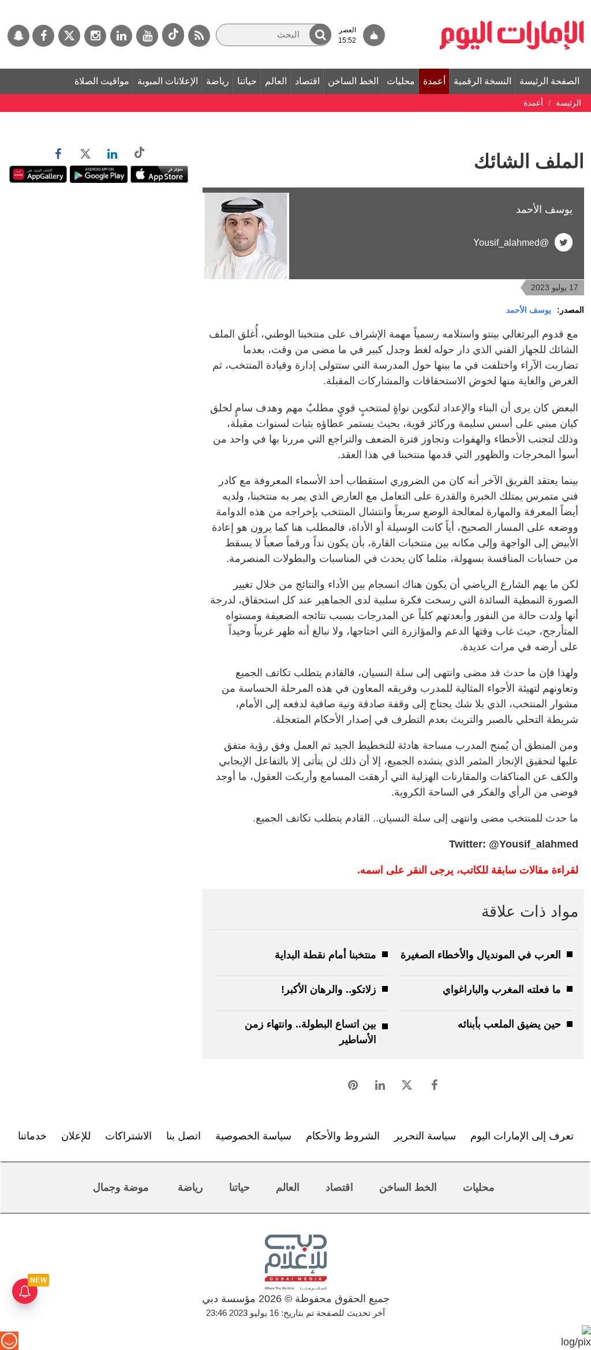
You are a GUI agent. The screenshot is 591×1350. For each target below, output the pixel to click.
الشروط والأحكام (343, 1136)
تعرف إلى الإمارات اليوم (522, 1136)
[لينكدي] (121, 36)
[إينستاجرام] (95, 36)
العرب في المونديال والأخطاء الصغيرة (481, 955)
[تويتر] (69, 36)
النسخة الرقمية (482, 81)
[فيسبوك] (43, 36)
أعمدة (434, 81)
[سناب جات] (18, 36)
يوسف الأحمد (528, 309)
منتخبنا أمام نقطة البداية (325, 955)
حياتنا (247, 81)
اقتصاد (307, 81)
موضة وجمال (121, 1187)
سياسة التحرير (425, 1136)
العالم (276, 81)
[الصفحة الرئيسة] (512, 6)
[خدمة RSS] (199, 36)
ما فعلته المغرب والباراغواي (502, 989)
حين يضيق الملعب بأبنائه (509, 1024)
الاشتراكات (128, 1136)
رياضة (217, 81)
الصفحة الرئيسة (549, 81)
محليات (401, 81)
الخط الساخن (353, 81)
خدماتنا (32, 1136)
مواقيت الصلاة (101, 81)
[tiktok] (173, 35)
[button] (320, 34)
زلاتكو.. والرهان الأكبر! (328, 989)
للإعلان (76, 1136)
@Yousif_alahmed (511, 242)
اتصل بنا (183, 1136)
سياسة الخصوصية (253, 1136)
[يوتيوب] (147, 36)
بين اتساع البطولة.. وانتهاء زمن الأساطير (310, 1031)
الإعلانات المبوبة (167, 81)
